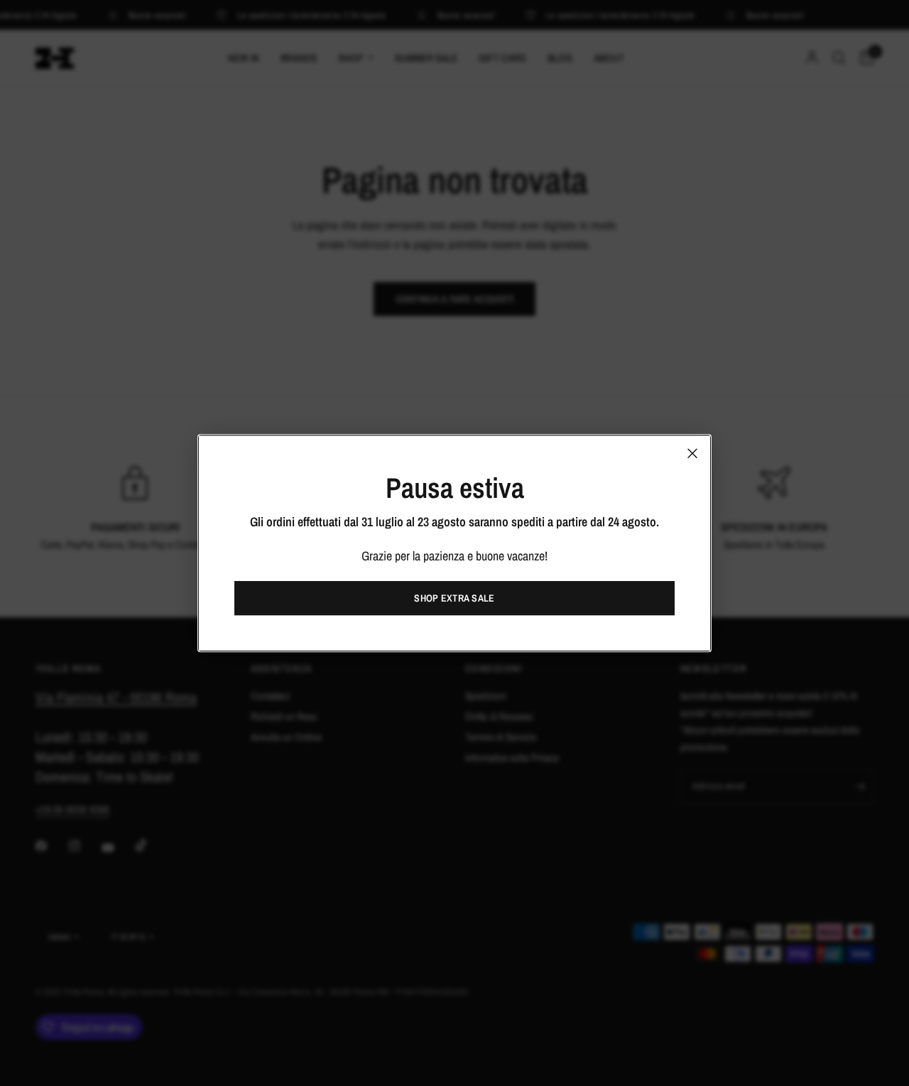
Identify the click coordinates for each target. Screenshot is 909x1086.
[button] (454, 598)
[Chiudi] (692, 453)
